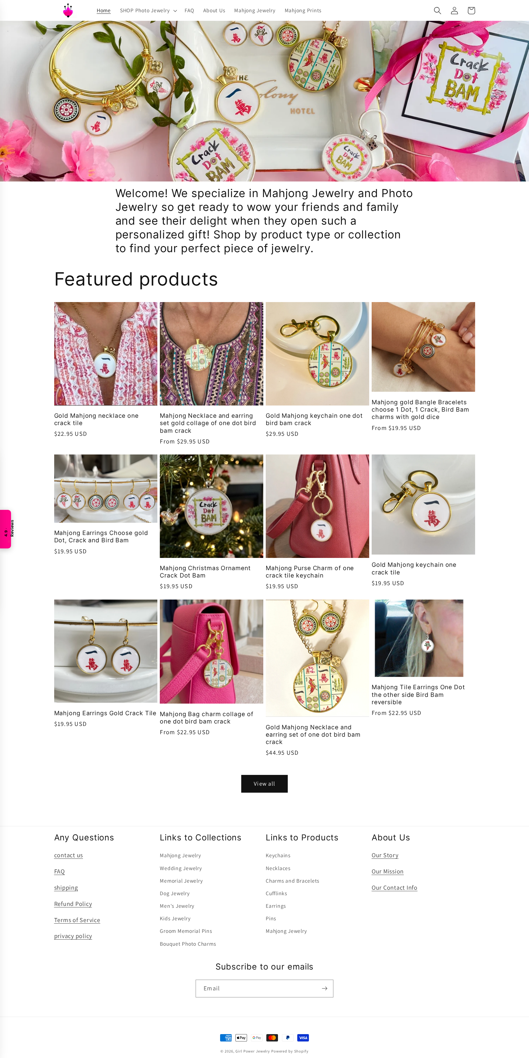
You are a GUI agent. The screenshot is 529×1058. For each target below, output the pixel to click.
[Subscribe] (324, 988)
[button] (147, 10)
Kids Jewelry (175, 918)
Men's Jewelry (177, 905)
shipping (66, 888)
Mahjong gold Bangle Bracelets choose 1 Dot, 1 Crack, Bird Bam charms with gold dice (420, 409)
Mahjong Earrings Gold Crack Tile (105, 713)
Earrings (276, 905)
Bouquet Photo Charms (188, 943)
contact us (68, 855)
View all (264, 783)
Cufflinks (276, 893)
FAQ (59, 871)
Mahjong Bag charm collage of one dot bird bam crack (206, 717)
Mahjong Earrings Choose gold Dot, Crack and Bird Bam (101, 536)
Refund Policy (73, 904)
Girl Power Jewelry (252, 1051)
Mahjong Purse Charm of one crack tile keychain (310, 571)
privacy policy (73, 936)
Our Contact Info (395, 888)
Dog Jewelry (174, 893)
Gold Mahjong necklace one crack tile (96, 419)
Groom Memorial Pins (186, 930)
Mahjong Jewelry (180, 855)
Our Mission (388, 871)
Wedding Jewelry (181, 868)
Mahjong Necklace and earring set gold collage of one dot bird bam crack (208, 423)
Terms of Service (77, 920)
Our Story (385, 855)
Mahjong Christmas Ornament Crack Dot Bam (205, 571)
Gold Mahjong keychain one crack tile (414, 568)
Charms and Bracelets (292, 880)
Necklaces (278, 868)
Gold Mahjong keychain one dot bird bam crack (314, 419)
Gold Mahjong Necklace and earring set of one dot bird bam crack (313, 734)
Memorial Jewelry (181, 880)
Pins (271, 918)
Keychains (278, 855)
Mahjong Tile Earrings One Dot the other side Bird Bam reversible (418, 694)
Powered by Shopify (290, 1051)
